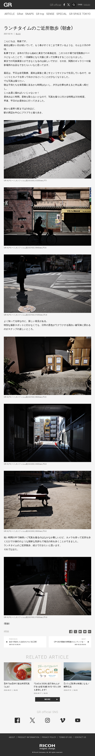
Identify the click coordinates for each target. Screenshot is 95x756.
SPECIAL (62, 13)
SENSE (50, 13)
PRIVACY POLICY (49, 737)
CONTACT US (80, 737)
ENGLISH (87, 5)
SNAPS (29, 13)
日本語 (80, 4)
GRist (20, 13)
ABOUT (12, 737)
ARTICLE (9, 13)
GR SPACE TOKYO (80, 13)
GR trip (40, 13)
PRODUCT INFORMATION (28, 737)
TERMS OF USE (65, 737)
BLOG (18, 34)
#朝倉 (6, 631)
